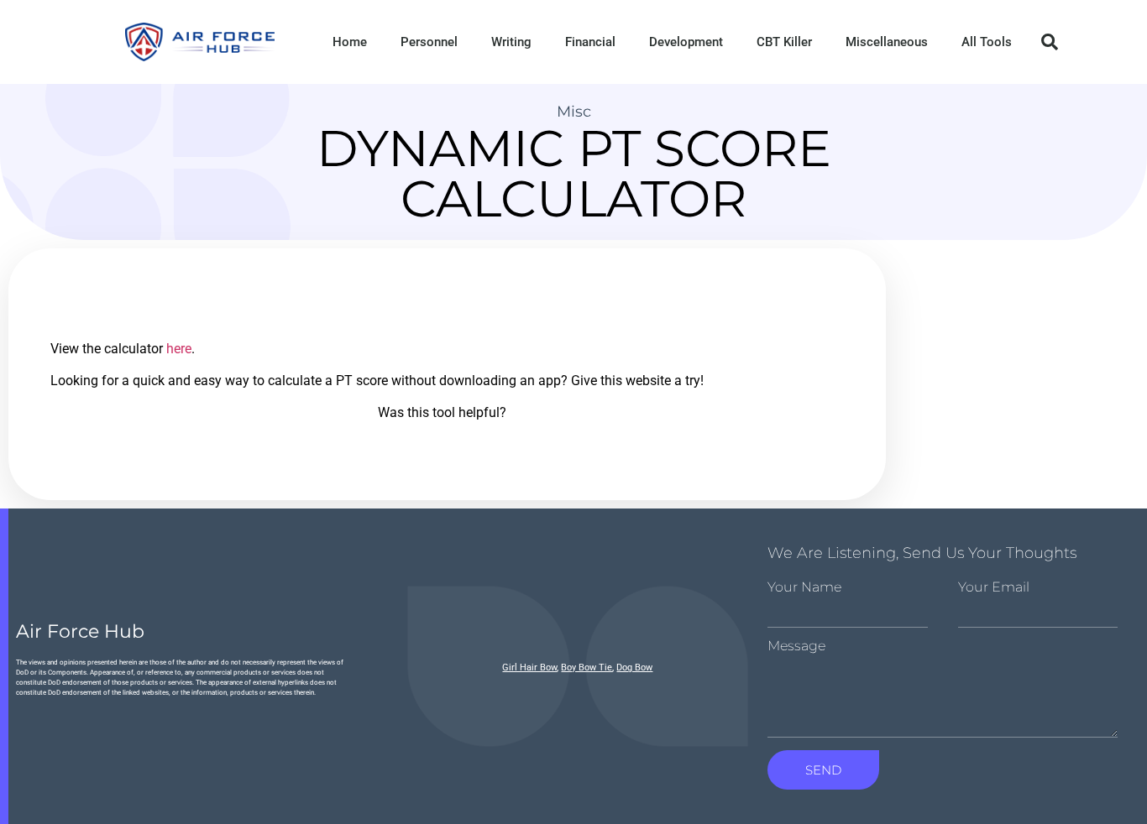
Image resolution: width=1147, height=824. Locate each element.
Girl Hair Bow (529, 667)
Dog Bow (634, 667)
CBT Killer (784, 42)
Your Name (804, 587)
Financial (590, 42)
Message (796, 646)
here (178, 349)
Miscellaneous (887, 42)
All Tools (986, 42)
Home (350, 42)
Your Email (993, 587)
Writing (511, 42)
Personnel (429, 42)
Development (686, 42)
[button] (1049, 42)
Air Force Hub (80, 631)
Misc (574, 111)
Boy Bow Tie (586, 667)
